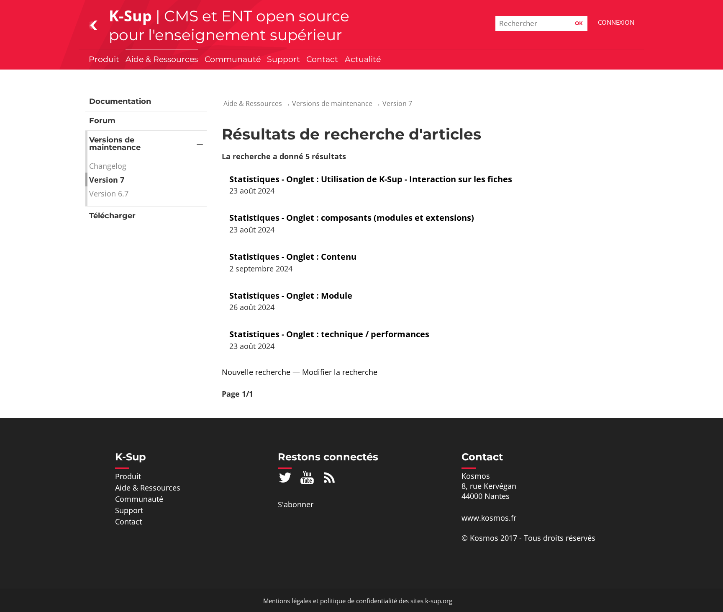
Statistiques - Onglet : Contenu (292, 256)
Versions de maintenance (115, 143)
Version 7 (106, 180)
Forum (102, 120)
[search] (541, 23)
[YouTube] (307, 477)
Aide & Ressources (162, 59)
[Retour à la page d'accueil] (93, 24)
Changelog (107, 166)
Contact (322, 59)
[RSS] (329, 477)
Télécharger (112, 215)
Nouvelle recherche (256, 372)
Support (283, 59)
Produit (104, 59)
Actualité (363, 59)
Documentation (120, 101)
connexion (616, 22)
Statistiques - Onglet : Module (290, 295)
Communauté (233, 59)
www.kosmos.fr (488, 518)
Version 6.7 (108, 194)
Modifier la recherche (339, 372)
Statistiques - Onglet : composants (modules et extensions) (351, 217)
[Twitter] (285, 477)
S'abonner (295, 504)
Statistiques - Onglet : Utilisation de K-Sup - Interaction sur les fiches (370, 179)
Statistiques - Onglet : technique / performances (329, 334)
